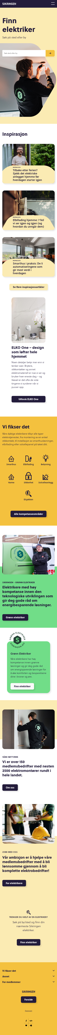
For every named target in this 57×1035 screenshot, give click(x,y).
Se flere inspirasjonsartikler (28, 287)
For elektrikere (14, 883)
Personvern (28, 1010)
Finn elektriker (22, 686)
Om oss (10, 787)
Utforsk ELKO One (28, 399)
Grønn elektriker (15, 617)
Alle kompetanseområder (28, 514)
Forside (28, 999)
